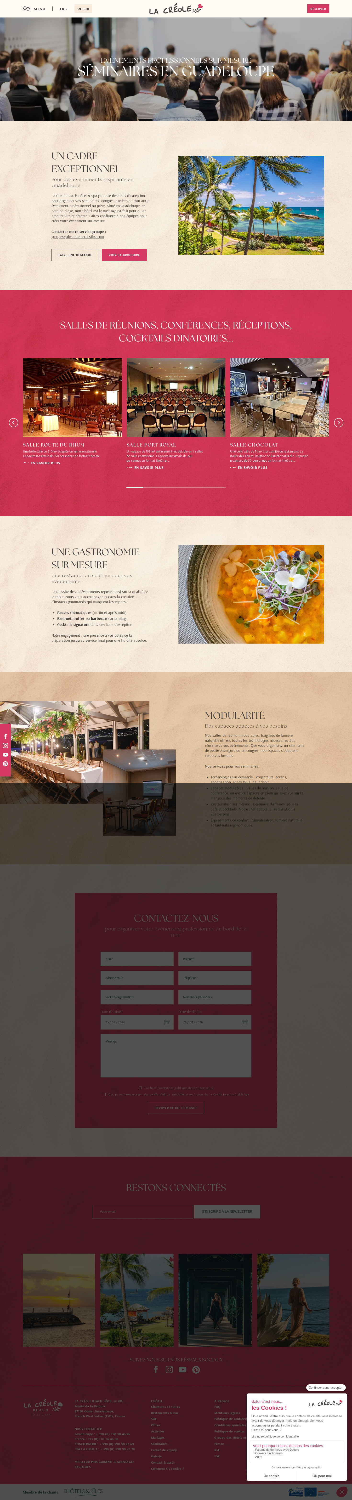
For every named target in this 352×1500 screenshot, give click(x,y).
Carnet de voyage (164, 1450)
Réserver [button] (318, 8)
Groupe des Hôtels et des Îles (236, 1437)
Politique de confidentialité (235, 1419)
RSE (217, 1450)
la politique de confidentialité (192, 1088)
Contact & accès (163, 1462)
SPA (154, 1419)
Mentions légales (227, 1413)
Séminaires (159, 1444)
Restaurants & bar (164, 1413)
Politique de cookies (229, 1431)
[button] (63, 8)
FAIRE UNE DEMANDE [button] (75, 255)
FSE (217, 1456)
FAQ (217, 1406)
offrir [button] (83, 8)
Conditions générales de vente (237, 1425)
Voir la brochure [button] (124, 255)
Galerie (156, 1456)
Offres (155, 1425)
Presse (219, 1444)
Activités (158, 1431)
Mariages (158, 1437)
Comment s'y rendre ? (167, 1468)
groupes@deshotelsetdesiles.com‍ (77, 236)
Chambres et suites (165, 1406)
